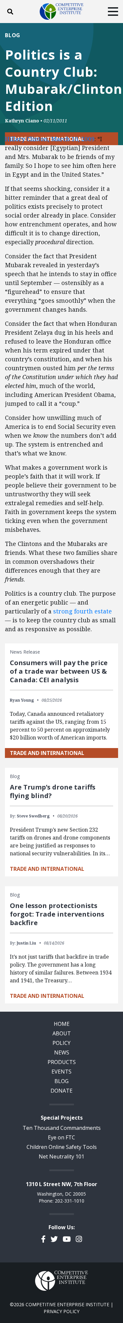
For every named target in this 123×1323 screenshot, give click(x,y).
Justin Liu (26, 943)
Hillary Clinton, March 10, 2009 (49, 139)
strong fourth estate (82, 611)
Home (62, 1023)
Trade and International (47, 753)
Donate (61, 1090)
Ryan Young (22, 700)
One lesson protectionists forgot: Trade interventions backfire (57, 914)
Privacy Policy (61, 1311)
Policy (61, 1043)
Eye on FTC (61, 1137)
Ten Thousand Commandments (62, 1127)
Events (61, 1071)
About (61, 1033)
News (61, 1052)
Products (62, 1062)
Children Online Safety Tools (62, 1147)
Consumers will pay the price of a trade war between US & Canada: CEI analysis (59, 671)
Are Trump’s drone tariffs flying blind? (52, 791)
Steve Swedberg (33, 816)
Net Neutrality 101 (61, 1156)
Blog (12, 35)
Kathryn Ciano (22, 120)
